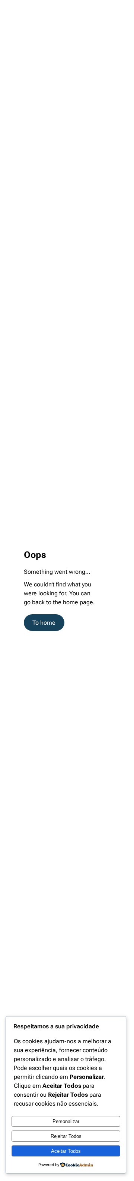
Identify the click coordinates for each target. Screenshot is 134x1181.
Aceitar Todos (66, 1151)
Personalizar (65, 1121)
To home (43, 622)
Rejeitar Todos (66, 1136)
